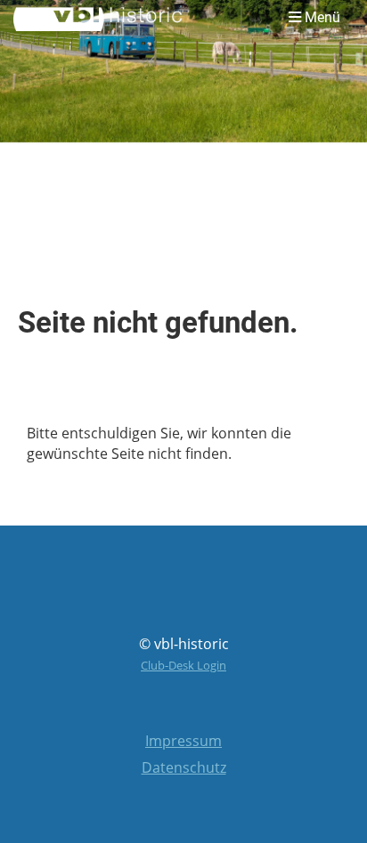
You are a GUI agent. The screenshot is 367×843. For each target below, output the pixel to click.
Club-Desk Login (183, 665)
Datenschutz (184, 767)
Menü (320, 17)
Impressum (183, 741)
